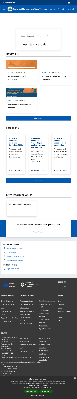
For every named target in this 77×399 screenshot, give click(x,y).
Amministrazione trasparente (44, 339)
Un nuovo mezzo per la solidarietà (17, 78)
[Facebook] (57, 9)
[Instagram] (62, 9)
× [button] (75, 378)
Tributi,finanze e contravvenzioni (44, 311)
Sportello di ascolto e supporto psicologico (54, 78)
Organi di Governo (7, 301)
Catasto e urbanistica (27, 317)
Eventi (60, 320)
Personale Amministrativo (9, 318)
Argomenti (30, 36)
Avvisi (44, 72)
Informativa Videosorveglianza (44, 349)
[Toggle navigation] (4, 9)
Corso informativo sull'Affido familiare (19, 106)
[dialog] (38, 387)
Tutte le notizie (38, 118)
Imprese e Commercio (27, 311)
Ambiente (42, 316)
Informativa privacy (45, 344)
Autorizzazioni (43, 326)
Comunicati (61, 304)
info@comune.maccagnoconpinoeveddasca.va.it (16, 357)
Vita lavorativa (24, 308)
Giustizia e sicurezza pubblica (45, 305)
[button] (38, 395)
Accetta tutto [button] (31, 391)
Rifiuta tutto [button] (46, 391)
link (56, 387)
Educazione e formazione (47, 301)
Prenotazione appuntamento (24, 339)
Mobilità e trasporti (26, 323)
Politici (3, 314)
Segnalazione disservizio (27, 344)
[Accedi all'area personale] (69, 2)
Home (23, 36)
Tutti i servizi (38, 181)
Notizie (10, 72)
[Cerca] (73, 9)
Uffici (2, 308)
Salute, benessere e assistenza (45, 321)
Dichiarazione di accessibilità (44, 358)
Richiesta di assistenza (27, 351)
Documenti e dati (6, 321)
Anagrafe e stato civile (27, 301)
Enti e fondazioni (6, 311)
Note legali (42, 354)
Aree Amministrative (7, 304)
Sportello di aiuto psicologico (20, 204)
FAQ (21, 348)
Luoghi (60, 317)
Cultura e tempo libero (27, 304)
